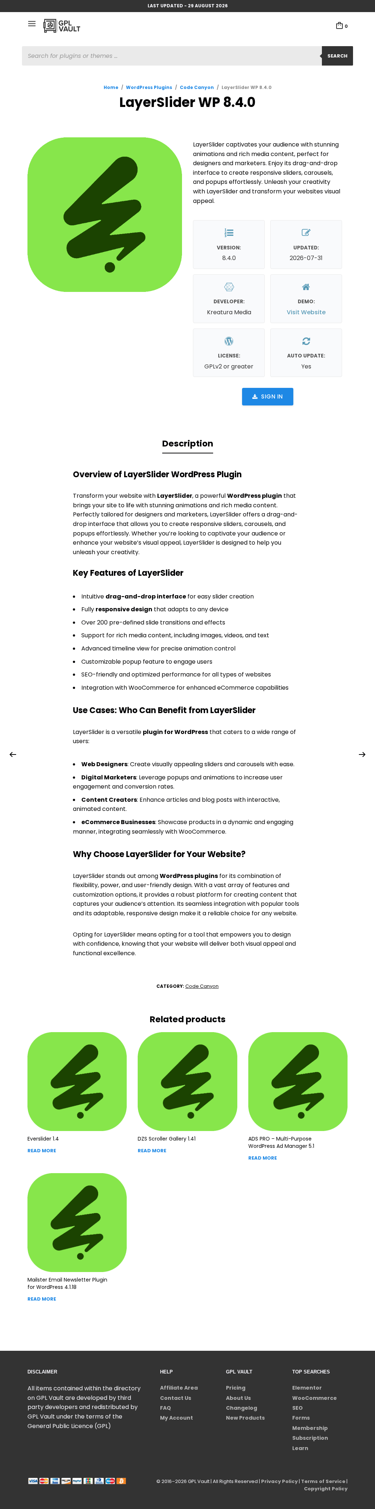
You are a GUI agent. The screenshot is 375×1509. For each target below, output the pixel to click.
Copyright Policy (326, 1488)
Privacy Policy (279, 1481)
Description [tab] (187, 443)
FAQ (165, 1408)
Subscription (310, 1438)
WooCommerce (314, 1398)
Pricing (235, 1387)
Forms (301, 1417)
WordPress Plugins (149, 87)
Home (111, 87)
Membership (310, 1428)
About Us (238, 1398)
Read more (41, 1150)
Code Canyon (197, 87)
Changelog (241, 1408)
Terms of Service (323, 1481)
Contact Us (175, 1398)
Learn (300, 1448)
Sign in (272, 396)
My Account (176, 1417)
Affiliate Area (179, 1387)
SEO (297, 1408)
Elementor (307, 1387)
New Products (245, 1417)
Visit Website (306, 312)
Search (337, 55)
